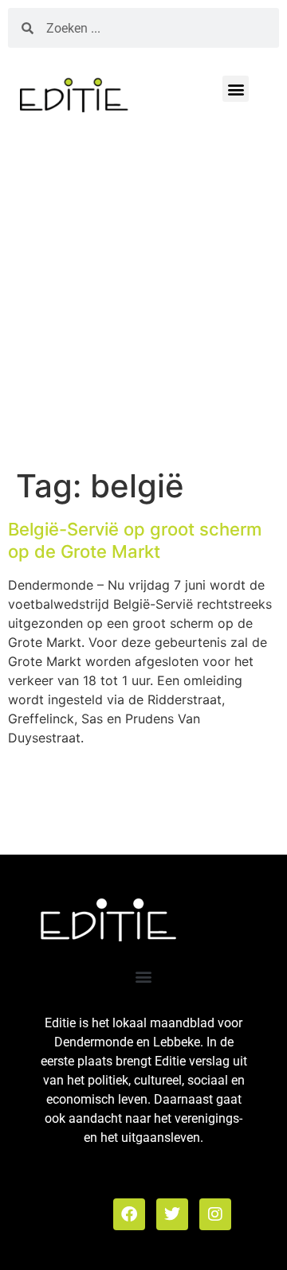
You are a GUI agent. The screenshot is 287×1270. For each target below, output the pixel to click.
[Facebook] (129, 1214)
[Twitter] (172, 1214)
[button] (235, 89)
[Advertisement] (143, 297)
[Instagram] (215, 1214)
